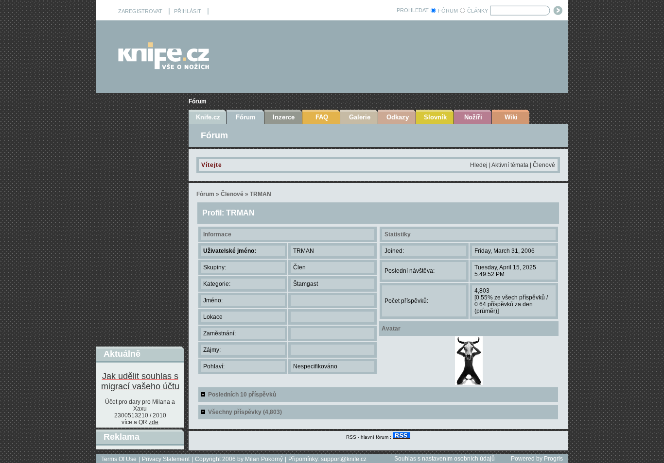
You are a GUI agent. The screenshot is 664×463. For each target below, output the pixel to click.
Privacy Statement (166, 459)
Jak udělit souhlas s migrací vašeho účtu (140, 381)
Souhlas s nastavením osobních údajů (444, 458)
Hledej (479, 165)
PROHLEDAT (413, 10)
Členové (544, 165)
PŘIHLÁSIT (187, 11)
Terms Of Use (119, 459)
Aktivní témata (509, 165)
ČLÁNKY (477, 11)
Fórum (198, 101)
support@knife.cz (344, 459)
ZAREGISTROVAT (140, 11)
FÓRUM (448, 11)
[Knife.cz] (164, 67)
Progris (553, 458)
